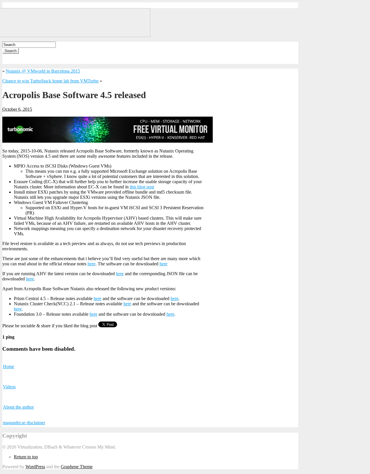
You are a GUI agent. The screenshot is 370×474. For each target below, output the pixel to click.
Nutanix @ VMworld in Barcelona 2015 (43, 71)
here (91, 263)
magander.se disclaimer (24, 422)
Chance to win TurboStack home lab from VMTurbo (50, 80)
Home (8, 366)
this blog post (142, 186)
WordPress (35, 466)
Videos (9, 386)
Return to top (26, 456)
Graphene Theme (76, 466)
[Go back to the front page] (76, 35)
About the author (18, 407)
